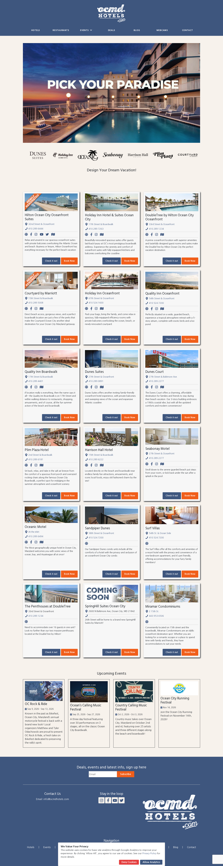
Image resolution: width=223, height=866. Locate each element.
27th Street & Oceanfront (101, 377)
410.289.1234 (156, 229)
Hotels (35, 30)
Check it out (51, 261)
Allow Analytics (151, 862)
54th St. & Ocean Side (160, 533)
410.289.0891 (96, 381)
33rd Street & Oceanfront (161, 224)
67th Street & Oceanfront (101, 298)
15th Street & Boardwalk (40, 298)
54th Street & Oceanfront (161, 298)
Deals (111, 30)
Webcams (162, 30)
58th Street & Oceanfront (101, 533)
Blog (137, 30)
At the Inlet (33, 532)
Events (84, 30)
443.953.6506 (156, 616)
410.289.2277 (156, 381)
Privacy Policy (149, 853)
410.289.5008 (35, 303)
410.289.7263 (96, 229)
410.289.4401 (35, 381)
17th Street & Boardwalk (101, 224)
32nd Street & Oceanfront (41, 224)
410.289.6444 (35, 229)
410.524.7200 (156, 303)
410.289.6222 (96, 459)
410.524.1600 (96, 303)
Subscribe (125, 774)
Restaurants (61, 30)
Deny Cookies (129, 862)
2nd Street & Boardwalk (40, 455)
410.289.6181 (35, 459)
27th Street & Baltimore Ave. (163, 377)
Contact (187, 30)
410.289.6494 (35, 536)
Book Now (69, 261)
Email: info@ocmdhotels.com (52, 799)
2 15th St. (154, 611)
